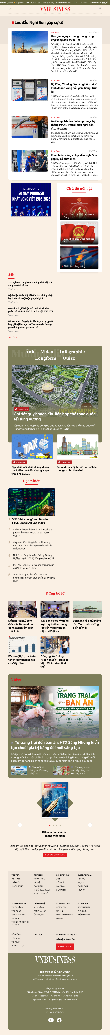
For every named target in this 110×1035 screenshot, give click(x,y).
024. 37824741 (71, 934)
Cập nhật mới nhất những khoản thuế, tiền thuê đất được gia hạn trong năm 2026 (30, 470)
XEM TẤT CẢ (12, 338)
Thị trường (55, 80)
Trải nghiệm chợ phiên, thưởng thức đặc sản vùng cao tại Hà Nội (30, 284)
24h (58, 878)
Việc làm (16, 942)
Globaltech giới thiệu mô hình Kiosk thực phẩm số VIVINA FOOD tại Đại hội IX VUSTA (30, 310)
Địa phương (17, 886)
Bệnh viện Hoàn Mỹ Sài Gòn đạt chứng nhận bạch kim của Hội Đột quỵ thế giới (30, 297)
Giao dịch (61, 886)
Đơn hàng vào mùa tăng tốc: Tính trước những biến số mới (87, 624)
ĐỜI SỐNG (16, 934)
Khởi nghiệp (84, 907)
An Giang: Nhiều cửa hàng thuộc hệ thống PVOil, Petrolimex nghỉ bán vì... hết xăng (73, 124)
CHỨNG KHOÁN (63, 875)
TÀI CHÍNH (38, 875)
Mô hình (60, 911)
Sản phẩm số (40, 911)
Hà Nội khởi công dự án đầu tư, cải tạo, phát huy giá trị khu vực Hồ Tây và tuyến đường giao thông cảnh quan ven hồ (30, 324)
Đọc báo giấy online (55, 855)
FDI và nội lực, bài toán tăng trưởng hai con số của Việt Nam (22, 660)
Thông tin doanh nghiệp (20, 923)
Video (47, 352)
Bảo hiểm (38, 886)
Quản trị (16, 918)
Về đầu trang (65, 947)
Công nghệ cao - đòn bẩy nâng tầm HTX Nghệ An (81, 770)
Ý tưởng (82, 911)
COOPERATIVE (62, 903)
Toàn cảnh (83, 886)
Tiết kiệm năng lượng (73, 266)
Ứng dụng (39, 914)
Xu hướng (39, 907)
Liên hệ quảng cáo (65, 939)
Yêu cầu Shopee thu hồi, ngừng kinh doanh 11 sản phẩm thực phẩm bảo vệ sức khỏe (34, 577)
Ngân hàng (39, 878)
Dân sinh (16, 938)
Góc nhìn (61, 890)
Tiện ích (82, 890)
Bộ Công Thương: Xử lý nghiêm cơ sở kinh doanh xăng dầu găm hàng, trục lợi (74, 87)
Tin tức (81, 878)
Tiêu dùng (16, 911)
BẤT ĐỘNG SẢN (85, 875)
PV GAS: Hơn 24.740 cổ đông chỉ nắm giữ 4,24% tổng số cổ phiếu (33, 566)
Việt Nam (55, 32)
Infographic (72, 352)
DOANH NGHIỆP (19, 903)
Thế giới (16, 882)
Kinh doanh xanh (64, 914)
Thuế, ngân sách (42, 890)
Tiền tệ (37, 882)
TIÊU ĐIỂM (16, 875)
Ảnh (29, 352)
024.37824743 (57, 1012)
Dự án (81, 882)
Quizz (69, 358)
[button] (97, 768)
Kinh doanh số (41, 893)
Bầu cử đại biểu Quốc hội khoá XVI (78, 240)
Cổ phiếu (60, 882)
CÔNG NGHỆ (39, 903)
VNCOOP (38, 934)
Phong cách (18, 945)
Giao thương (18, 914)
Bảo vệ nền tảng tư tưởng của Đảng (78, 215)
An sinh (59, 918)
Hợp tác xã (61, 907)
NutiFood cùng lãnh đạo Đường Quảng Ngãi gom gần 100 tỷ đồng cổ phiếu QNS (33, 557)
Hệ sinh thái (84, 914)
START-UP (83, 903)
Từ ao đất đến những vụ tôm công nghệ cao (38, 770)
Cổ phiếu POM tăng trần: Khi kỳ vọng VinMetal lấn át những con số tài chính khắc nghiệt (32, 545)
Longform (45, 358)
